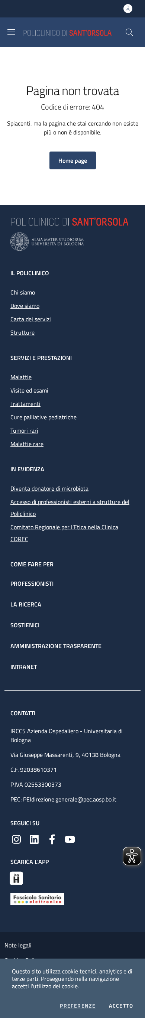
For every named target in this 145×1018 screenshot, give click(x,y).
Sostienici (24, 625)
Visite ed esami (29, 390)
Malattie (21, 377)
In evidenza (27, 469)
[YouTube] (70, 838)
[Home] (74, 32)
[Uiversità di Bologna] (72, 241)
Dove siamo (24, 305)
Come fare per (32, 564)
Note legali (18, 945)
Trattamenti (25, 403)
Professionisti (32, 583)
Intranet (23, 666)
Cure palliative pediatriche (43, 417)
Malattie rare (27, 443)
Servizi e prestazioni (41, 357)
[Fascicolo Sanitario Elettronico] (37, 898)
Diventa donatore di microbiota (49, 488)
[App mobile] (16, 877)
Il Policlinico (29, 273)
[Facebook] (52, 838)
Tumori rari (24, 430)
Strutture (22, 332)
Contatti (23, 713)
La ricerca (25, 604)
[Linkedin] (34, 838)
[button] (129, 32)
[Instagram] (16, 838)
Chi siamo (22, 292)
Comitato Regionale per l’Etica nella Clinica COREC (64, 533)
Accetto (121, 1005)
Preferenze (78, 1005)
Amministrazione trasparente (56, 645)
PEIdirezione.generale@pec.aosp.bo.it (69, 799)
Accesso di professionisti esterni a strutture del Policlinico (69, 507)
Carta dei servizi (30, 319)
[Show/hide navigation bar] (11, 32)
